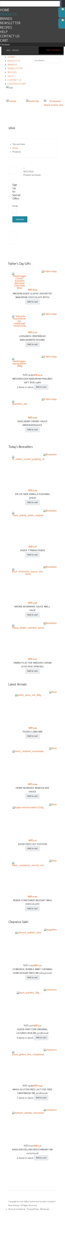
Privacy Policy (32, 1209)
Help (4, 32)
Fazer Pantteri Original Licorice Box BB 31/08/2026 (32, 1031)
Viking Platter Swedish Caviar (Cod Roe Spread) (32, 664)
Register (15, 50)
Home (4, 10)
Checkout (5, 44)
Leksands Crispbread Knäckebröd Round (32, 338)
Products (8, 14)
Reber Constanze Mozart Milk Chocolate (32, 902)
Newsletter (10, 23)
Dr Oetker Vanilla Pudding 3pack (32, 496)
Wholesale (44, 1209)
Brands (6, 19)
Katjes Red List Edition (32, 844)
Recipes (6, 27)
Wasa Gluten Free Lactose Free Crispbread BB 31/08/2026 (32, 1091)
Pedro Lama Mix (32, 731)
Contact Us (10, 36)
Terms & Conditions (16, 1209)
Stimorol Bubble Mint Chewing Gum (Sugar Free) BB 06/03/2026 (32, 971)
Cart (4, 40)
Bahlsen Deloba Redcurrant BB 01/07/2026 (32, 1151)
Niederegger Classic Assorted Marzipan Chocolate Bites (32, 295)
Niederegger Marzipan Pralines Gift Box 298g (32, 380)
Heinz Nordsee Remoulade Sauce (32, 789)
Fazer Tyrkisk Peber (32, 550)
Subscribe (20, 219)
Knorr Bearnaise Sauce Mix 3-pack (32, 608)
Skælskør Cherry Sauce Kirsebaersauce (32, 423)
